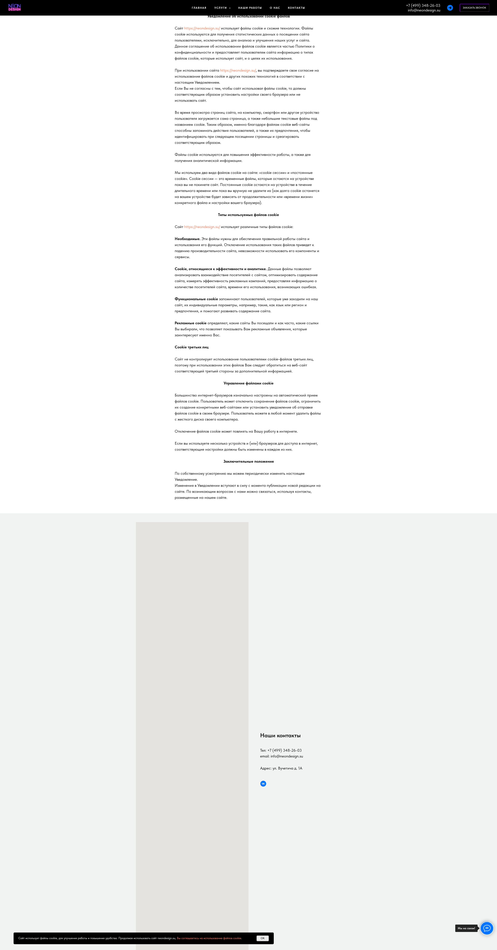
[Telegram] (450, 8)
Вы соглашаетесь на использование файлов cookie (209, 938)
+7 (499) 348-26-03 (423, 5)
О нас (275, 7)
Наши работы (250, 7)
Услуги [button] (221, 7)
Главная (199, 7)
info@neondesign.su (424, 10)
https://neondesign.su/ (202, 28)
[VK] (263, 784)
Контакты (296, 7)
